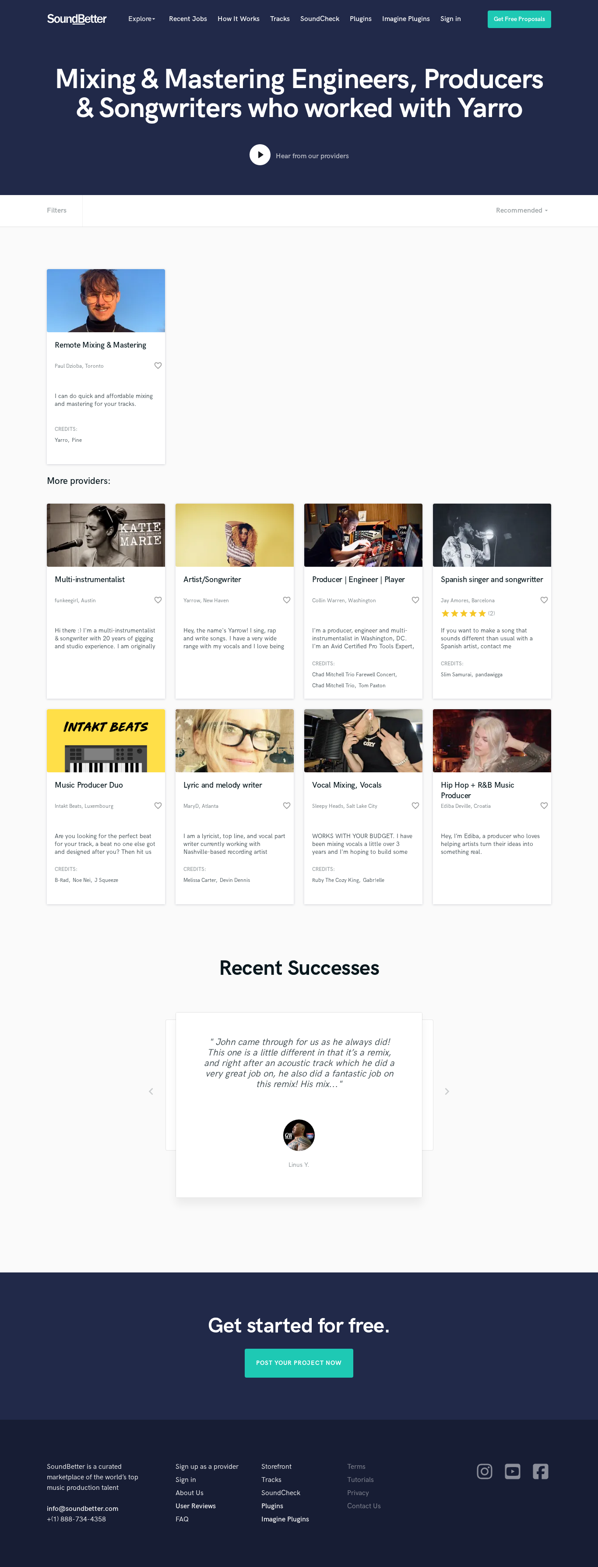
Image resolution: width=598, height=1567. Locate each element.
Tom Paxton (372, 685)
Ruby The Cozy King (335, 880)
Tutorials (360, 1480)
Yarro (61, 440)
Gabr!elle (373, 880)
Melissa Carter (199, 880)
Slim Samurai (456, 675)
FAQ (182, 1519)
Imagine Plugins (406, 19)
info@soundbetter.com (82, 1509)
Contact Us (364, 1506)
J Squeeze (106, 880)
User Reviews (196, 1506)
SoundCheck (319, 19)
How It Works (239, 19)
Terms (356, 1467)
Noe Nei (82, 880)
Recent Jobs (188, 19)
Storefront (276, 1467)
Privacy (358, 1493)
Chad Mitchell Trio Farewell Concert (353, 675)
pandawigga (489, 675)
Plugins (361, 19)
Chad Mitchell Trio (333, 685)
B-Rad (62, 880)
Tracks (280, 19)
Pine (77, 440)
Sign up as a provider (207, 1467)
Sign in (450, 19)
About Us (190, 1493)
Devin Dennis (235, 880)
